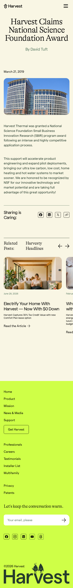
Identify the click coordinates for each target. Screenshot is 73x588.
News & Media (13, 413)
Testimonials (12, 458)
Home (8, 391)
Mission (9, 406)
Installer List (12, 465)
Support (9, 420)
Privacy (9, 485)
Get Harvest (16, 429)
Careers (9, 451)
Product (9, 398)
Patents (9, 492)
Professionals (13, 444)
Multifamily (11, 473)
